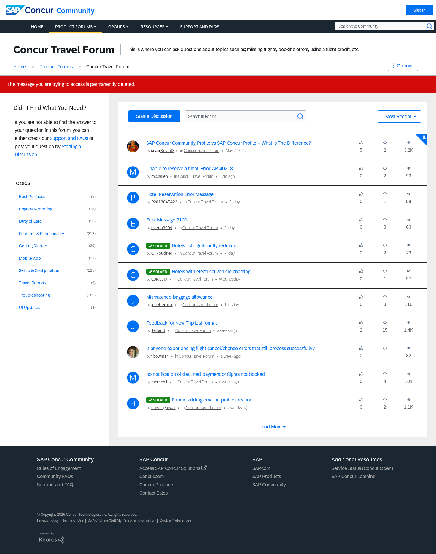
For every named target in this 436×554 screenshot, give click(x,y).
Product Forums (56, 66)
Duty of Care (30, 221)
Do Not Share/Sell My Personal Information (121, 520)
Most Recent (399, 116)
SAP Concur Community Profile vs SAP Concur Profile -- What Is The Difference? (228, 142)
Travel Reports (33, 283)
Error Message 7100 (166, 219)
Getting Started (33, 245)
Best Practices (32, 196)
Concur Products (156, 484)
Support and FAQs (69, 138)
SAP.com (261, 468)
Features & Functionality (41, 233)
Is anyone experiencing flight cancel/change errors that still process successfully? (230, 348)
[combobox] (384, 26)
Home (19, 66)
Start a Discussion (154, 116)
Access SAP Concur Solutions (170, 468)
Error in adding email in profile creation (212, 399)
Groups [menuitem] (116, 26)
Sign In (419, 10)
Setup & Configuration (39, 270)
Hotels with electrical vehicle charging (211, 271)
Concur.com (151, 476)
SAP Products (266, 476)
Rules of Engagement (59, 468)
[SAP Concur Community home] (29, 10)
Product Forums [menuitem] (74, 26)
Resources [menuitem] (152, 26)
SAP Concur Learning (353, 476)
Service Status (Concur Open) (362, 468)
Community (75, 11)
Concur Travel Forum (201, 150)
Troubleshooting (34, 295)
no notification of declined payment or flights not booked (205, 374)
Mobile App (30, 258)
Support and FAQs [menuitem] (199, 26)
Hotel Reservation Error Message (180, 194)
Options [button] (405, 65)
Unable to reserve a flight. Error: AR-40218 (189, 168)
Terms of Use (73, 520)
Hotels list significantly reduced (204, 245)
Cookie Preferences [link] (175, 520)
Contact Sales (153, 493)
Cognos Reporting (35, 209)
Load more (271, 426)
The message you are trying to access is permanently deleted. (71, 84)
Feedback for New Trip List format (181, 322)
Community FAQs (55, 476)
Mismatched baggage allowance (179, 297)
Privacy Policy (48, 520)
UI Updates (29, 307)
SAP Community (269, 484)
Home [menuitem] (37, 26)
